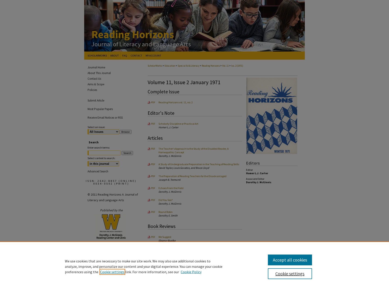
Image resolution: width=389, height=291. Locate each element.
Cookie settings (112, 272)
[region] (194, 266)
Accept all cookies (290, 260)
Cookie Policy (191, 272)
